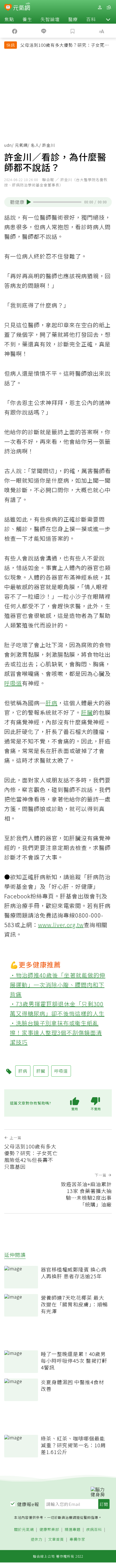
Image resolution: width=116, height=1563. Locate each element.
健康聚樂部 (49, 1530)
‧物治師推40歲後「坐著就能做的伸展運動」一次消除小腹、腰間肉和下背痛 (57, 984)
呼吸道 (13, 683)
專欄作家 (77, 1539)
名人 (35, 145)
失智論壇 (50, 19)
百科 (91, 19)
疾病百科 (94, 1530)
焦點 (9, 19)
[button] (108, 19)
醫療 (73, 19)
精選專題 (73, 1530)
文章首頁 (56, 1539)
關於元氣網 (24, 1530)
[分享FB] (14, 31)
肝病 (51, 703)
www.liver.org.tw (61, 925)
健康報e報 (28, 1504)
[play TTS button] (28, 201)
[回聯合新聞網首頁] (8, 8)
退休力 (37, 1539)
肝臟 (87, 712)
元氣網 (21, 145)
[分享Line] (43, 31)
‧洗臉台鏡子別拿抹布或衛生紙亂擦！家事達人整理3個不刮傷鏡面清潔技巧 (56, 1032)
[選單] (108, 7)
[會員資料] (99, 7)
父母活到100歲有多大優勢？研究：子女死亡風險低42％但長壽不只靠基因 (64, 45)
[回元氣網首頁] (21, 7)
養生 (27, 19)
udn (8, 145)
